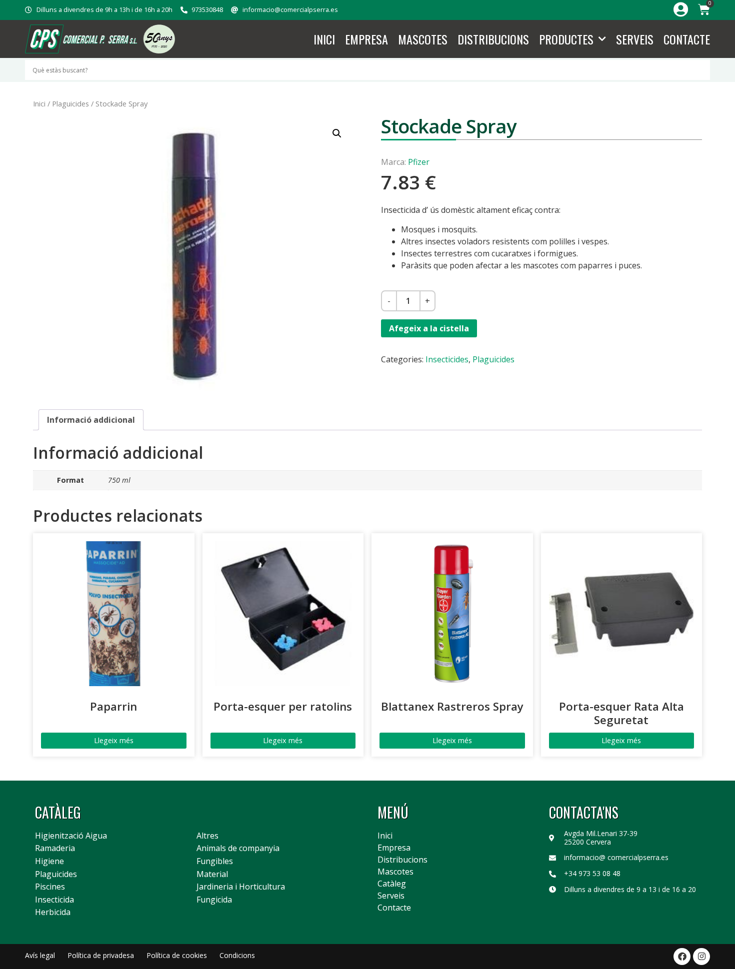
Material (212, 874)
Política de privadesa (101, 955)
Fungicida (214, 900)
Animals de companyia (238, 848)
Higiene (49, 861)
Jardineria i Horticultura (240, 887)
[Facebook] (682, 956)
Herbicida (52, 912)
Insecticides (447, 359)
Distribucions (493, 39)
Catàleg (392, 883)
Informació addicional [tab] (91, 419)
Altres (207, 836)
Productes (566, 39)
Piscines (50, 887)
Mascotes (423, 39)
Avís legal (40, 955)
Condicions (237, 955)
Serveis (635, 39)
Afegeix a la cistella (429, 328)
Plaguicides (70, 103)
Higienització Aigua (71, 836)
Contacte (687, 39)
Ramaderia (55, 848)
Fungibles (214, 861)
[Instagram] (701, 956)
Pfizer (419, 161)
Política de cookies (176, 955)
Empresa (366, 39)
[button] (337, 133)
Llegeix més (114, 740)
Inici (324, 39)
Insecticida (54, 900)
